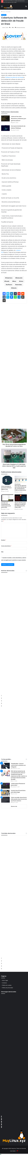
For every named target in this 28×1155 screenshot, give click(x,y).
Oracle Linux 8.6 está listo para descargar (18, 791)
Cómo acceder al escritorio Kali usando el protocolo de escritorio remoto (19, 799)
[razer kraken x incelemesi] (14, 1154)
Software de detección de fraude (14, 77)
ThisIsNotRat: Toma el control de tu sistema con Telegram (18, 765)
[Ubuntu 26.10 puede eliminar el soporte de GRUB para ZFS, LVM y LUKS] (21, 497)
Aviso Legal (5, 980)
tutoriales (19, 284)
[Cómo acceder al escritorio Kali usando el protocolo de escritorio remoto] (5, 800)
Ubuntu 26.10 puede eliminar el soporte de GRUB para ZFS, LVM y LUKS (20, 505)
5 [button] (1, 706)
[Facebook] (4, 293)
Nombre (3, 540)
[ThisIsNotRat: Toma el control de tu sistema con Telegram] (5, 766)
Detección (19, 278)
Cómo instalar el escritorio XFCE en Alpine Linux (6, 488)
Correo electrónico (6, 546)
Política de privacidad (7, 987)
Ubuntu (14, 288)
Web (2, 551)
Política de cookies (6, 985)
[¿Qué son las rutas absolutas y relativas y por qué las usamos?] (5, 118)
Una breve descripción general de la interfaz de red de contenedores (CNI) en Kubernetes (20, 487)
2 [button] (1, 698)
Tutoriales (8, 11)
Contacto (4, 982)
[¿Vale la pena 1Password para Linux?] (5, 786)
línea (14, 281)
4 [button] (1, 703)
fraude (7, 281)
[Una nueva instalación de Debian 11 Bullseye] (5, 128)
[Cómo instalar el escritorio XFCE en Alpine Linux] (7, 480)
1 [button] (1, 695)
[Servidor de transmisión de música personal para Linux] (7, 497)
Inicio (3, 11)
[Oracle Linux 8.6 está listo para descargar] (5, 793)
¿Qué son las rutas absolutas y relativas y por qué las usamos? (18, 118)
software (9, 284)
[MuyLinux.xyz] (8, 6)
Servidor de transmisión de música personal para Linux (6, 505)
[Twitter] (7, 293)
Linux (21, 281)
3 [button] (1, 700)
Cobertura (9, 278)
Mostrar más (14, 806)
